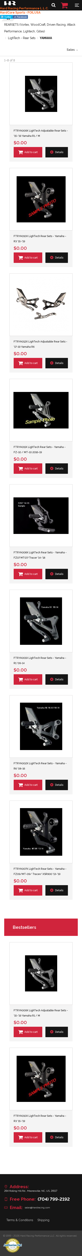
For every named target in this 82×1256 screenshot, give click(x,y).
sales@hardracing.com (37, 1207)
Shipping (43, 1220)
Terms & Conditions (19, 1220)
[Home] (10, 4)
